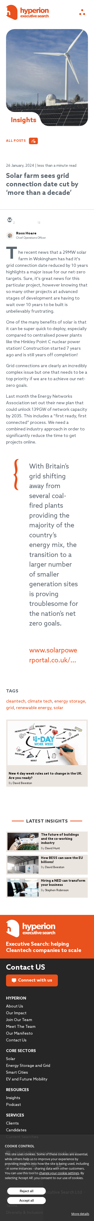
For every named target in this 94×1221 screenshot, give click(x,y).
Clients (12, 1123)
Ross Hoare (26, 233)
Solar (10, 1059)
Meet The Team (20, 1026)
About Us (14, 1006)
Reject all (27, 1191)
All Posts (16, 141)
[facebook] (44, 220)
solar (58, 708)
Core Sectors (21, 1051)
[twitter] (21, 220)
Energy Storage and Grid (28, 1065)
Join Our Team (19, 1020)
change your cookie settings (59, 1173)
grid (10, 708)
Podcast (13, 1104)
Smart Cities (17, 1072)
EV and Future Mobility (26, 1079)
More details (80, 1214)
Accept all (26, 1200)
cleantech (15, 701)
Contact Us (16, 1040)
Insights (13, 1098)
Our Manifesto (19, 1033)
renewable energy (33, 708)
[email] (9, 220)
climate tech (39, 701)
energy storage (69, 701)
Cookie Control (19, 1146)
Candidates (16, 1130)
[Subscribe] (33, 141)
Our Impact (16, 1013)
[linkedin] (32, 220)
